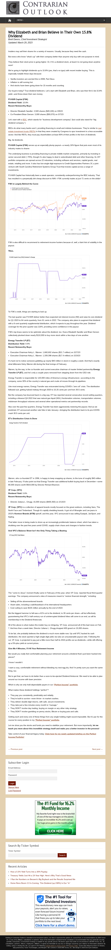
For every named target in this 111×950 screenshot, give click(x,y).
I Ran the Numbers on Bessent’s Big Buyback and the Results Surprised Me (42, 879)
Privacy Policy (73, 945)
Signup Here (13, 787)
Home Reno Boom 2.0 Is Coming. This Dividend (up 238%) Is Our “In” (40, 883)
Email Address (14, 768)
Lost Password (14, 790)
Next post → (97, 749)
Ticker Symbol (14, 851)
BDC (25, 120)
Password (12, 775)
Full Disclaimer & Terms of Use (55, 945)
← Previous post (15, 749)
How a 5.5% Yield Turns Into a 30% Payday (28, 872)
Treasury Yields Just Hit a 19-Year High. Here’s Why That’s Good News (40, 875)
